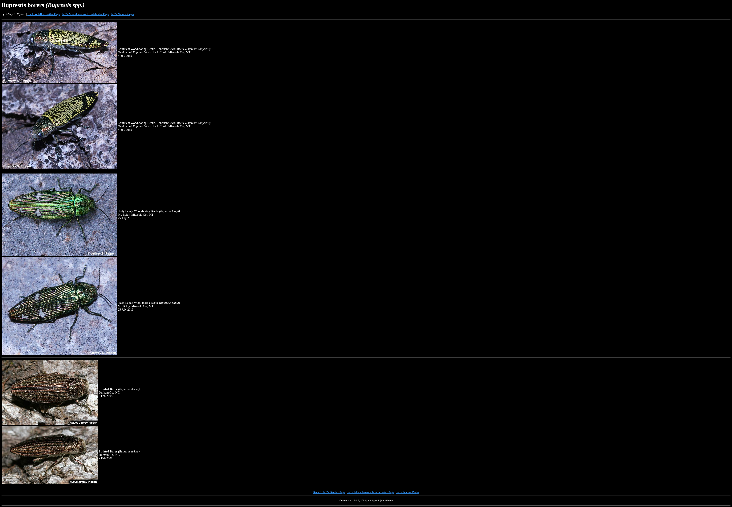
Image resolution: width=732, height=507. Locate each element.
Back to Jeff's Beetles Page (43, 14)
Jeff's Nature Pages (122, 14)
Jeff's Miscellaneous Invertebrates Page (85, 14)
